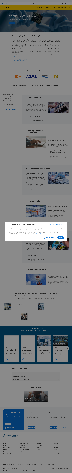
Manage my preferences (50, 237)
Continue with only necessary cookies (57, 224)
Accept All (60, 237)
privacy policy (38, 233)
